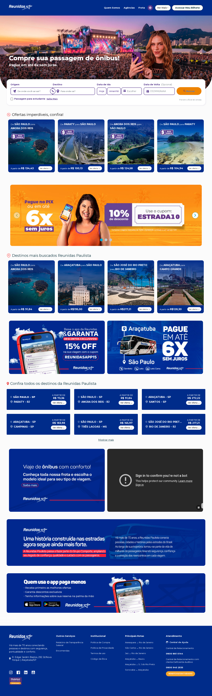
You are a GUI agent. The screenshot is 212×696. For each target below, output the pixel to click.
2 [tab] (106, 239)
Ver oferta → (45, 168)
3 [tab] (110, 239)
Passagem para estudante (36, 98)
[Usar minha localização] (150, 7)
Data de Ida (104, 84)
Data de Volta (158, 84)
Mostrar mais (106, 439)
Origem (15, 84)
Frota (141, 7)
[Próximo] (195, 215)
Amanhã (114, 91)
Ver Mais (162, 7)
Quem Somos (112, 7)
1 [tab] (101, 239)
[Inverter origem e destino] (53, 91)
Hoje (101, 91)
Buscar (190, 91)
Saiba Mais (52, 99)
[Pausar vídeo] (198, 507)
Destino (57, 84)
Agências (129, 7)
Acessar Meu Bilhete (187, 7)
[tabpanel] (106, 215)
